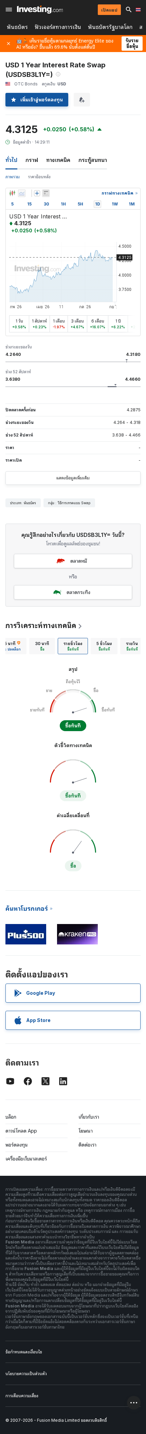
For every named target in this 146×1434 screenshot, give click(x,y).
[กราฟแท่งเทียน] (12, 193)
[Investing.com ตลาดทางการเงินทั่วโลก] (40, 9)
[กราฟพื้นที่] (21, 193)
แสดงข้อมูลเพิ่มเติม (73, 477)
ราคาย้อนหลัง (39, 176)
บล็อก (10, 1117)
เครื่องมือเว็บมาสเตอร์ (26, 1158)
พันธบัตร (17, 27)
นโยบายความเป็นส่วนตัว (26, 1373)
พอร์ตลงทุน (16, 1145)
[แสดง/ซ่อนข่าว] (46, 193)
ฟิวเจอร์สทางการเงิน (58, 27)
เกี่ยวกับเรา (88, 1117)
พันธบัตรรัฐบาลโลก (110, 27)
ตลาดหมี (78, 561)
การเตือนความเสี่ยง (21, 1395)
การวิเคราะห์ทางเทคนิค (40, 626)
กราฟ (31, 159)
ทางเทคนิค (58, 159)
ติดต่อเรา (87, 1145)
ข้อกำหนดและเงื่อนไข (23, 1351)
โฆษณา (85, 1131)
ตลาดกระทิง (78, 592)
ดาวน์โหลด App (21, 1131)
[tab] (42, 646)
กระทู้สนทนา (92, 159)
